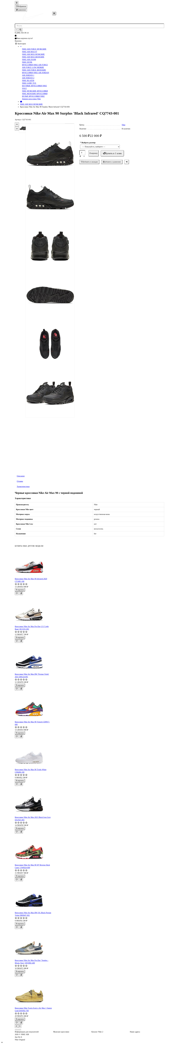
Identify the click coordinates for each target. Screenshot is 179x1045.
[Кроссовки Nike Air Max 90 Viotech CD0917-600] (33, 706)
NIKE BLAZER (28, 81)
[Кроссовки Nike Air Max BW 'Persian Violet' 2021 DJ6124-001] (33, 658)
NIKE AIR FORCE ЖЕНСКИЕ (34, 70)
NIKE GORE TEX (29, 83)
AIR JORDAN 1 (28, 75)
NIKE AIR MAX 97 (29, 52)
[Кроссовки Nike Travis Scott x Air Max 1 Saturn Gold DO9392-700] (33, 992)
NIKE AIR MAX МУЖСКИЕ (33, 54)
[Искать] (20, 30)
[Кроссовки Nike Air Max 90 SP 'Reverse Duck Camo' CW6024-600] (33, 849)
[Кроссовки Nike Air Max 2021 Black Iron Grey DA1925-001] (33, 801)
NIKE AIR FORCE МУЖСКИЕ (34, 49)
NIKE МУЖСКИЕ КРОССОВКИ (35, 91)
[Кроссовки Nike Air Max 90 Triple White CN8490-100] (33, 753)
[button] (17, 124)
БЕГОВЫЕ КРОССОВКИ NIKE (34, 86)
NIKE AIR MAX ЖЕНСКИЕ (33, 57)
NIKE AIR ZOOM (29, 60)
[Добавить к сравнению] (21, 593)
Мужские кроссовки (61, 1032)
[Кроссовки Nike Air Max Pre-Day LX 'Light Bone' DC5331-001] (33, 610)
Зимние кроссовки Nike (31, 99)
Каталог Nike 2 (97, 1032)
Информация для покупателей (27, 1032)
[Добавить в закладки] (17, 593)
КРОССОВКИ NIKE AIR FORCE (35, 65)
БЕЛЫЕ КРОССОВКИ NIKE (33, 96)
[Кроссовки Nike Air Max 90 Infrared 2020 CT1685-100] (33, 562)
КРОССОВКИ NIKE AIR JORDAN (35, 73)
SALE (24, 88)
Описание (21, 476)
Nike (123, 125)
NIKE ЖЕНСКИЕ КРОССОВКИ (34, 94)
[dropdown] (16, 3)
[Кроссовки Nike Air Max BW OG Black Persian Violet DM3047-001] (33, 896)
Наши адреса (135, 1032)
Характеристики (23, 487)
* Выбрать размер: (88, 143)
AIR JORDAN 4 (28, 78)
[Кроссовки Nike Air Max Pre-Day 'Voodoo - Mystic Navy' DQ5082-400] (33, 944)
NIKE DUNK (27, 62)
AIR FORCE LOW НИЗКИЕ (33, 67)
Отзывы (20, 481)
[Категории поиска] (54, 13)
